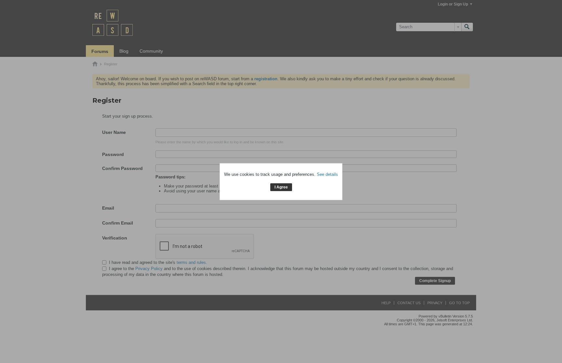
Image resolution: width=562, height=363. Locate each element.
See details (327, 174)
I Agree (281, 187)
